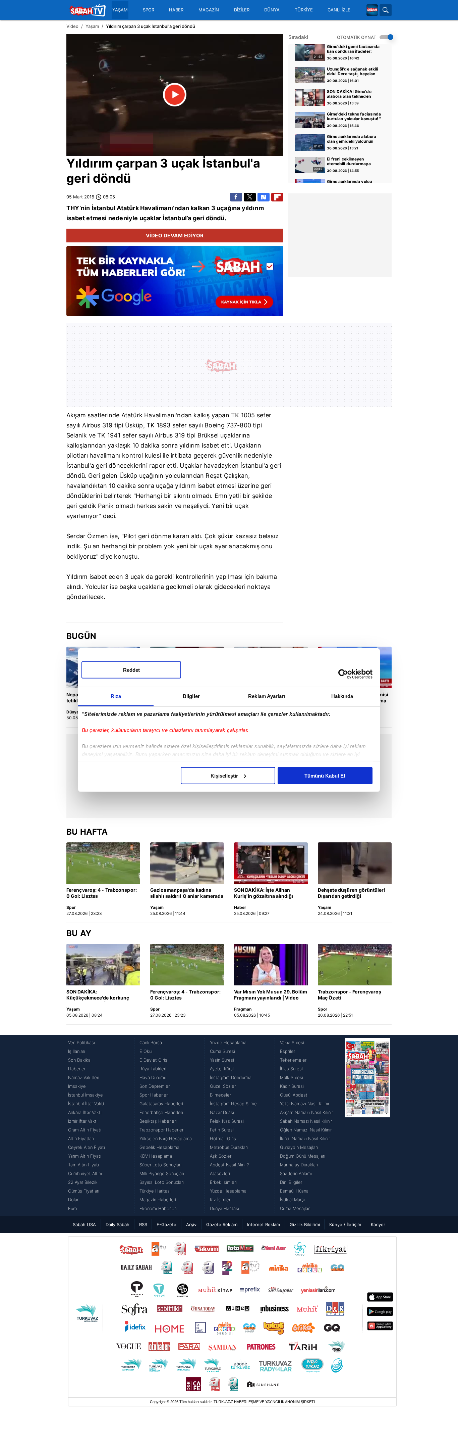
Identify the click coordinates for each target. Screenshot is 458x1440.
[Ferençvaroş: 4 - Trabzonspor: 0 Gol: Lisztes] (103, 863)
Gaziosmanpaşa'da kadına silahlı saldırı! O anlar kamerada (186, 893)
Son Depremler (154, 1086)
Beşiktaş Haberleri (158, 1121)
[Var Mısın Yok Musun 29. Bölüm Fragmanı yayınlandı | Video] (271, 964)
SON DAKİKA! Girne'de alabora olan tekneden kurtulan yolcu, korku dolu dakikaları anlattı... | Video (353, 94)
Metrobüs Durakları (229, 1147)
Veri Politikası (81, 1042)
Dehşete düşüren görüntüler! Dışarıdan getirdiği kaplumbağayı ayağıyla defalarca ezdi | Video (352, 893)
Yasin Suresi (222, 1060)
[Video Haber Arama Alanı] (386, 10)
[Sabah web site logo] (372, 10)
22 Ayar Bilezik (83, 1182)
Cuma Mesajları (295, 1208)
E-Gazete (166, 1224)
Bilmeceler (220, 1095)
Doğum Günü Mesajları (302, 1156)
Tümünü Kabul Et (324, 775)
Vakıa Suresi (292, 1042)
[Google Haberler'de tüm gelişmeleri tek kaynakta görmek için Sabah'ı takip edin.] (174, 284)
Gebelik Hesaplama (159, 1147)
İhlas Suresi (291, 1068)
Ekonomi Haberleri (158, 1208)
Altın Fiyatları (81, 1138)
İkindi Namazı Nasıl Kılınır (305, 1138)
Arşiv (191, 1224)
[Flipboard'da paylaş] (277, 197)
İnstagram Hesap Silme (233, 1103)
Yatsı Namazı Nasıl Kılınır (304, 1103)
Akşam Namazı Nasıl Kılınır (306, 1112)
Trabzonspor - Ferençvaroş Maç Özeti (350, 995)
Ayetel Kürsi (222, 1068)
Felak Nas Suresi (227, 1121)
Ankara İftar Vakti (85, 1112)
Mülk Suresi (291, 1077)
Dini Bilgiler (291, 1182)
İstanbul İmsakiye (85, 1095)
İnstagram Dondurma (230, 1077)
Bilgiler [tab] (191, 696)
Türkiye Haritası (155, 1191)
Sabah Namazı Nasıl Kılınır (306, 1121)
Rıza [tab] (116, 696)
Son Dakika (79, 1060)
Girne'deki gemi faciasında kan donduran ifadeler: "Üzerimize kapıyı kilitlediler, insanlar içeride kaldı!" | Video (353, 49)
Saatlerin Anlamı (296, 1173)
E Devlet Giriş (153, 1060)
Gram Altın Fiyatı (84, 1129)
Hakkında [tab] (342, 696)
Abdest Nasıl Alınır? (229, 1164)
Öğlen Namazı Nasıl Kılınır (306, 1129)
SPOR (148, 9)
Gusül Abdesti (294, 1095)
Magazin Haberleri (157, 1199)
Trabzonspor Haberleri (161, 1129)
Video (72, 26)
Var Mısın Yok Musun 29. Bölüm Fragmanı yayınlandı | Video (270, 995)
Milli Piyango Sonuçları (161, 1173)
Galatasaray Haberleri (161, 1103)
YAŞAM (120, 9)
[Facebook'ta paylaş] (236, 197)
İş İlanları (76, 1051)
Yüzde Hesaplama (228, 1042)
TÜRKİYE (304, 9)
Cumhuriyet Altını (85, 1173)
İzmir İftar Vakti (83, 1121)
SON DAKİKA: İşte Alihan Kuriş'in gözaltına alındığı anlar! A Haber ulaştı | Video (266, 893)
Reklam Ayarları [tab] (266, 696)
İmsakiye (77, 1086)
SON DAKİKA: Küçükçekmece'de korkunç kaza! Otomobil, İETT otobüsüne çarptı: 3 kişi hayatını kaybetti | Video (97, 995)
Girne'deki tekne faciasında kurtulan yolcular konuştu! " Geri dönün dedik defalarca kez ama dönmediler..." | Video (354, 117)
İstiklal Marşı (292, 1199)
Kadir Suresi (292, 1086)
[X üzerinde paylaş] (250, 197)
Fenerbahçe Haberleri (161, 1112)
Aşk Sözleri (221, 1156)
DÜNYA (272, 9)
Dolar (73, 1199)
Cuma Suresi (222, 1051)
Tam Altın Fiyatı (83, 1164)
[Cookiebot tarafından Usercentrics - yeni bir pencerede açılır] (343, 674)
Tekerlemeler (293, 1060)
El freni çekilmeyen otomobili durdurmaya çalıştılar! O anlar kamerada (354, 162)
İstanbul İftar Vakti (86, 1103)
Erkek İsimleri (223, 1182)
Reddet (131, 669)
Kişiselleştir (224, 775)
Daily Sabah (117, 1224)
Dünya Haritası (224, 1208)
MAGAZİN (208, 9)
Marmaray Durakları (299, 1164)
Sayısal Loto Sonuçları (161, 1182)
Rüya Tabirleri (152, 1068)
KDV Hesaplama (155, 1156)
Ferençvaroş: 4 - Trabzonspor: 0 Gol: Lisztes (101, 893)
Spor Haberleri (154, 1095)
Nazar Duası (222, 1112)
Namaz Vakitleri (83, 1077)
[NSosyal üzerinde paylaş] (263, 197)
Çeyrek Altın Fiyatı (86, 1147)
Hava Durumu (152, 1077)
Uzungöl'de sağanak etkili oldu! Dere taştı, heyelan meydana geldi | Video (352, 72)
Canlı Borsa (150, 1042)
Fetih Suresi (222, 1129)
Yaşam (92, 26)
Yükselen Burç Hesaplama (165, 1138)
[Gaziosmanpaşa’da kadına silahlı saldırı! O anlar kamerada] (187, 863)
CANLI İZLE (339, 9)
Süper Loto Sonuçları (160, 1164)
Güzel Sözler (223, 1086)
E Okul (146, 1051)
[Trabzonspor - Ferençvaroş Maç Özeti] (355, 964)
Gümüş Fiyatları (83, 1191)
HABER (176, 9)
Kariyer (378, 1224)
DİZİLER (241, 9)
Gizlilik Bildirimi (305, 1224)
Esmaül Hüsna (294, 1191)
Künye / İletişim (345, 1224)
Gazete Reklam (221, 1224)
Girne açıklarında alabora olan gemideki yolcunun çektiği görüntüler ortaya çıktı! (352, 139)
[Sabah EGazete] (367, 1125)
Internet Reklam (263, 1224)
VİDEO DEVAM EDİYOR (175, 235)
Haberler (76, 1068)
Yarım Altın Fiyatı (84, 1156)
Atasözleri (220, 1173)
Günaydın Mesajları (299, 1147)
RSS (143, 1224)
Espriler (287, 1051)
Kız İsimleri (220, 1199)
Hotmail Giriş (223, 1138)
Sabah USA (84, 1224)
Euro (72, 1208)
